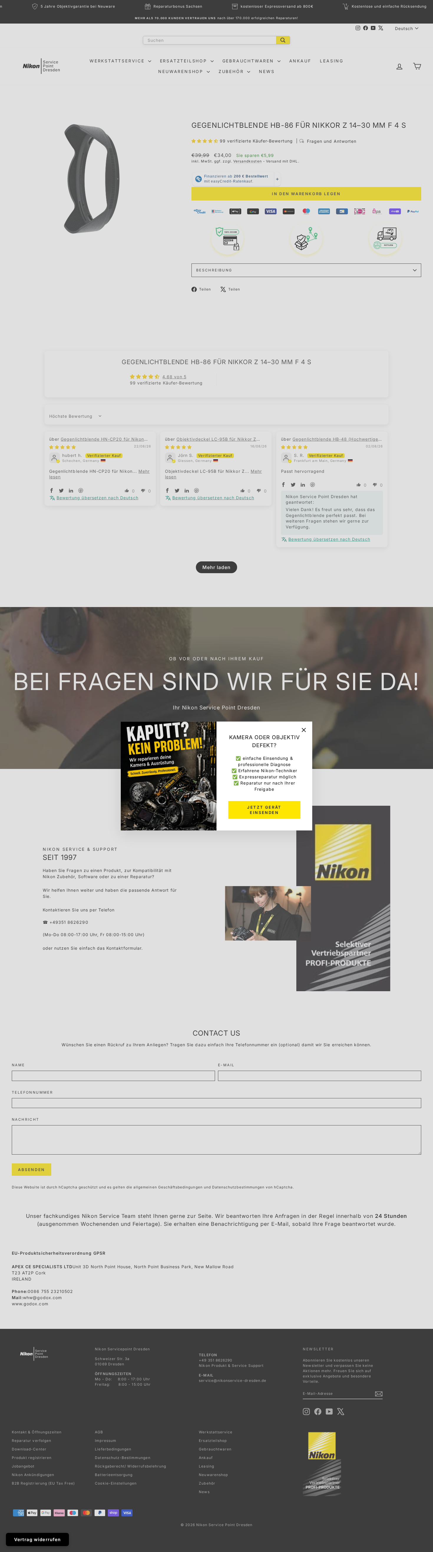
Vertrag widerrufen (37, 1539)
